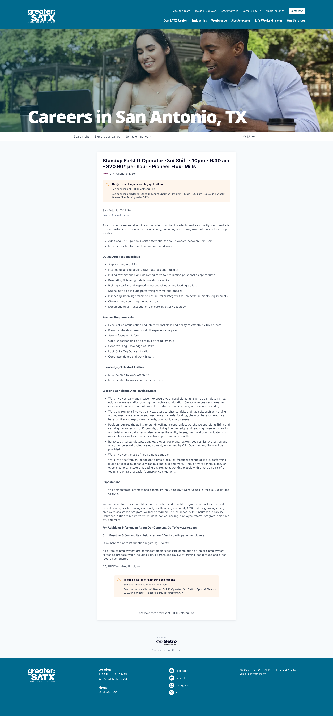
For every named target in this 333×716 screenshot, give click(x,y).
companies (107, 136)
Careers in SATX (252, 10)
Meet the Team (181, 10)
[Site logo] (42, 16)
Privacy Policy (258, 673)
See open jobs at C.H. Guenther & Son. (134, 188)
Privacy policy (158, 650)
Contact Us (297, 10)
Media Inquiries (275, 10)
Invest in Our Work (206, 10)
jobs (81, 136)
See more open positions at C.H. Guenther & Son (166, 612)
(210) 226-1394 (108, 692)
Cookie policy (175, 650)
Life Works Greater (269, 20)
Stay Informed (229, 10)
